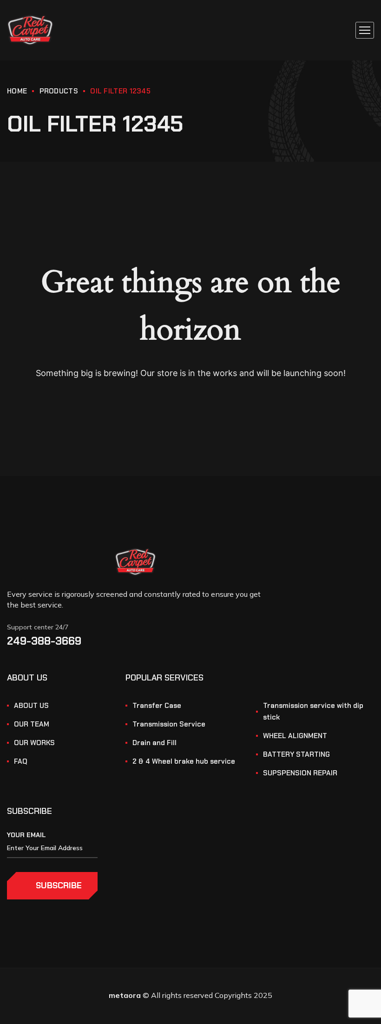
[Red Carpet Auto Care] (30, 30)
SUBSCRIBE (59, 885)
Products (58, 91)
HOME (17, 91)
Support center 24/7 (37, 627)
